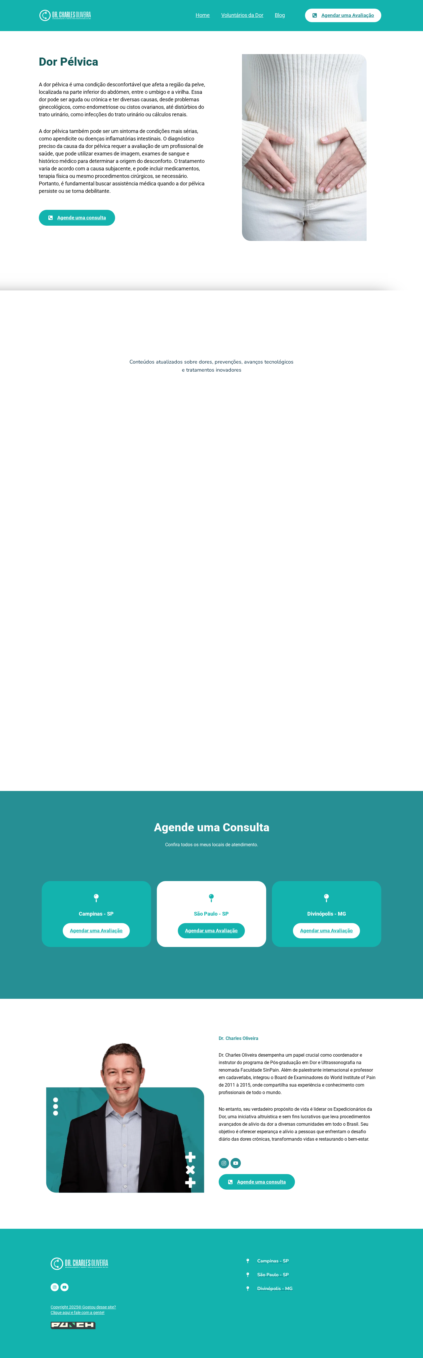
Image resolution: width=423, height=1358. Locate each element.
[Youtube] (235, 1163)
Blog (280, 15)
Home (203, 15)
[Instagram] (224, 1163)
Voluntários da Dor (242, 15)
